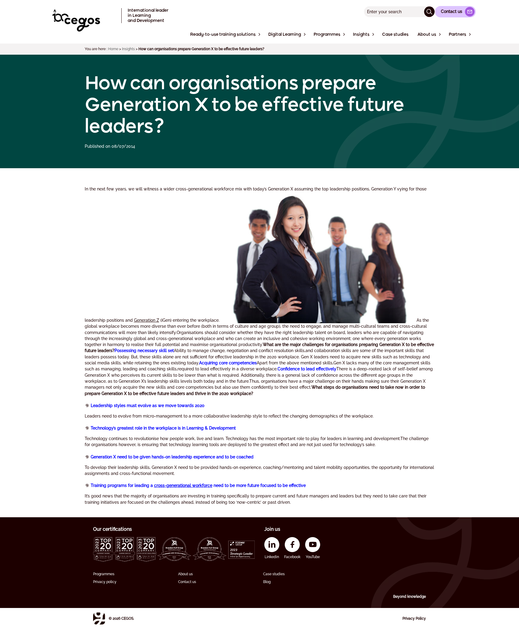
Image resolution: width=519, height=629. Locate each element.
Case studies (274, 574)
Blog (267, 582)
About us (185, 574)
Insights (128, 49)
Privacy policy (105, 582)
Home (113, 49)
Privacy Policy (414, 618)
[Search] (429, 11)
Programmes (103, 574)
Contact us (187, 582)
